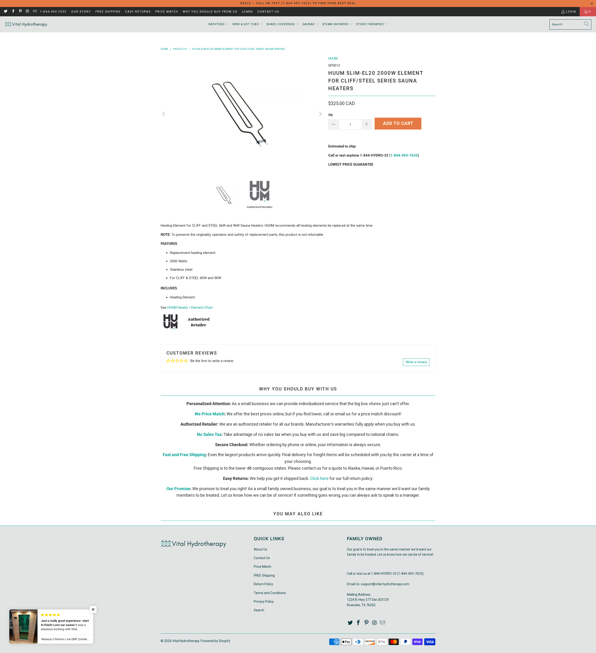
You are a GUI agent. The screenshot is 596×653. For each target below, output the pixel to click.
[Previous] (164, 114)
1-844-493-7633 (53, 11)
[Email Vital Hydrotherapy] (35, 11)
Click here (319, 478)
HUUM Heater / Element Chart (190, 307)
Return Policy (263, 584)
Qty (330, 114)
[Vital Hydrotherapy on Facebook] (13, 11)
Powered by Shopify (215, 641)
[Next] (320, 114)
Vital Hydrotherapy (185, 641)
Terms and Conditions (270, 593)
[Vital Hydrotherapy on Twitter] (5, 11)
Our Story (81, 11)
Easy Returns (138, 11)
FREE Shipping (108, 11)
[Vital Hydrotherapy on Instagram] (27, 11)
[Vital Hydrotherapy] (26, 24)
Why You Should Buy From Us (210, 11)
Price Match (166, 11)
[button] (219, 24)
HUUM (333, 58)
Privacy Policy (264, 601)
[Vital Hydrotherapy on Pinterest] (20, 11)
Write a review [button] (416, 362)
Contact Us (268, 11)
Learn (247, 11)
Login (571, 11)
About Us (260, 549)
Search (259, 610)
